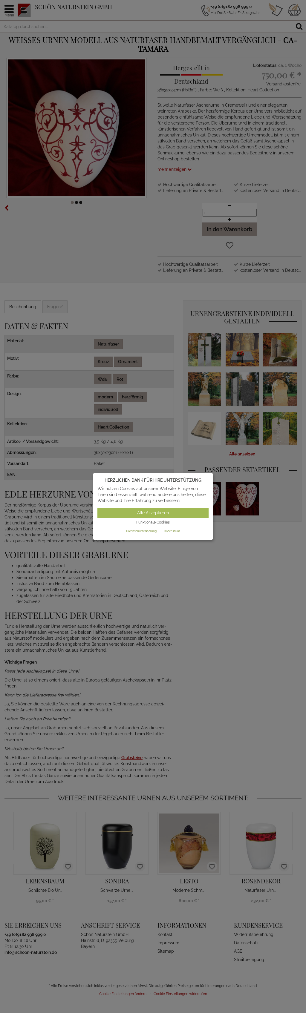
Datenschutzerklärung (141, 531)
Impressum (172, 531)
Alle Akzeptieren (153, 512)
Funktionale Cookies (153, 522)
